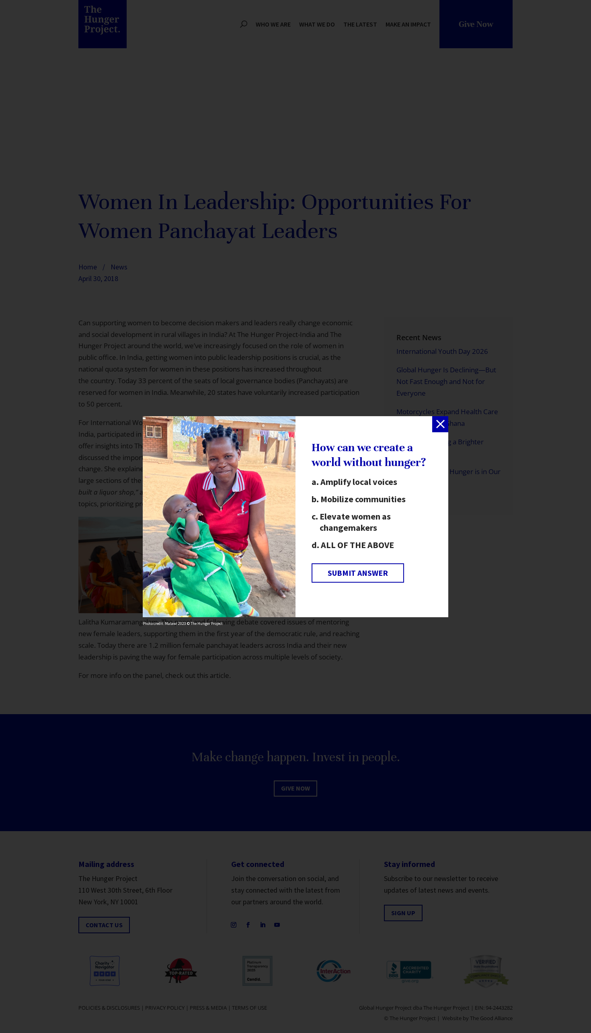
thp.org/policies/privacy (214, 558)
